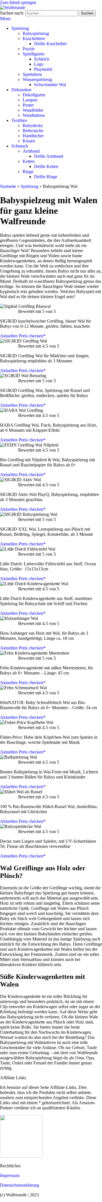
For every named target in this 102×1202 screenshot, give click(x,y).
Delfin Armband (48, 156)
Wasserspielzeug (37, 79)
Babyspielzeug (36, 33)
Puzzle (29, 48)
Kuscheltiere (34, 38)
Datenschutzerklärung (19, 1185)
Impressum (10, 1175)
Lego (38, 64)
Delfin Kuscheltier (50, 43)
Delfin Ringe (45, 176)
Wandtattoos (34, 115)
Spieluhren (32, 74)
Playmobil (43, 69)
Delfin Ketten (46, 166)
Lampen (30, 99)
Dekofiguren (34, 94)
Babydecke (33, 125)
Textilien (19, 120)
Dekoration (21, 89)
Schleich (41, 59)
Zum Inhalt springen (18, 2)
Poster (28, 105)
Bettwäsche (33, 130)
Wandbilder (33, 110)
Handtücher (33, 135)
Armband (31, 151)
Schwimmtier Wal (50, 84)
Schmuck (19, 146)
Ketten (29, 161)
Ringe (28, 171)
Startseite (8, 186)
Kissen (29, 140)
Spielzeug (20, 28)
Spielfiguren (33, 53)
